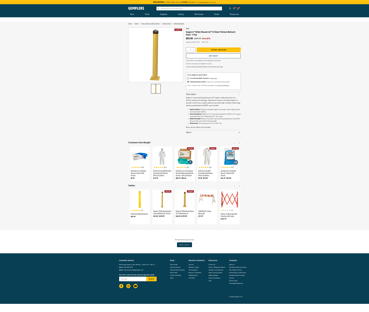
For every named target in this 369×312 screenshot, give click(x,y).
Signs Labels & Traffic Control (150, 23)
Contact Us (212, 264)
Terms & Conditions (203, 2)
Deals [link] (216, 14)
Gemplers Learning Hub (216, 270)
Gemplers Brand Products (237, 275)
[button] (234, 142)
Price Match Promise (235, 270)
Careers (231, 278)
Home (130, 23)
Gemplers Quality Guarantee (238, 267)
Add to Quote (213, 56)
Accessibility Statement (236, 283)
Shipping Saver (193, 275)
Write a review (184, 245)
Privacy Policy (233, 280)
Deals (172, 278)
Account (191, 264)
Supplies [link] (163, 14)
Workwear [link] (199, 14)
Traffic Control (166, 23)
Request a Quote (194, 267)
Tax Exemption (193, 270)
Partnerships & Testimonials (237, 272)
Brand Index (173, 272)
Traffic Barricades (179, 23)
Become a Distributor (195, 272)
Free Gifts (192, 278)
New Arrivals (174, 264)
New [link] (132, 14)
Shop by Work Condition (177, 270)
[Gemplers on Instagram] (128, 286)
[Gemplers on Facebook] (121, 286)
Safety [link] (181, 14)
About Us (232, 264)
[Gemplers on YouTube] (135, 286)
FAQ (210, 280)
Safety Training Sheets (215, 272)
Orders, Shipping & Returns (217, 267)
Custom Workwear (175, 275)
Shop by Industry (175, 267)
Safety (137, 23)
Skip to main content (8, 3)
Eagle (187, 28)
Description (191, 94)
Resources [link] (234, 14)
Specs (188, 132)
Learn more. (213, 78)
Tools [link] (147, 14)
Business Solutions (197, 260)
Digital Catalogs (213, 275)
